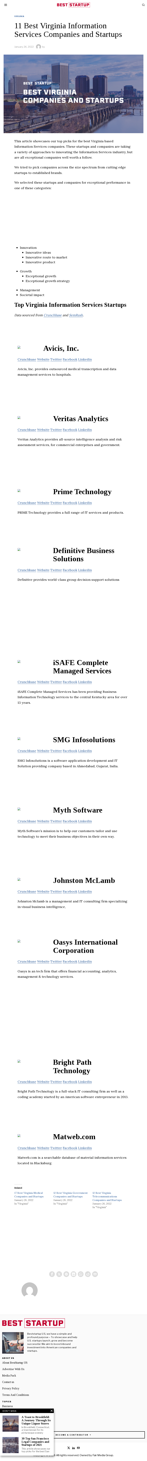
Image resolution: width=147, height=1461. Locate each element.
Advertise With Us (13, 1369)
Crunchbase (53, 315)
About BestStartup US (14, 1362)
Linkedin (85, 359)
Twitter (56, 359)
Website (43, 359)
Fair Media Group (103, 1455)
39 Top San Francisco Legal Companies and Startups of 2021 (35, 1441)
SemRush (76, 315)
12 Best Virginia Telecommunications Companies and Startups (107, 1196)
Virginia (19, 16)
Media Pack (9, 1375)
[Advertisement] (73, 220)
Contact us (8, 1382)
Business (7, 1406)
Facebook (70, 359)
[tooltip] (52, 1274)
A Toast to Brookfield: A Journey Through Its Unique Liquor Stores (36, 1420)
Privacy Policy (10, 1388)
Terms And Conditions (15, 1394)
